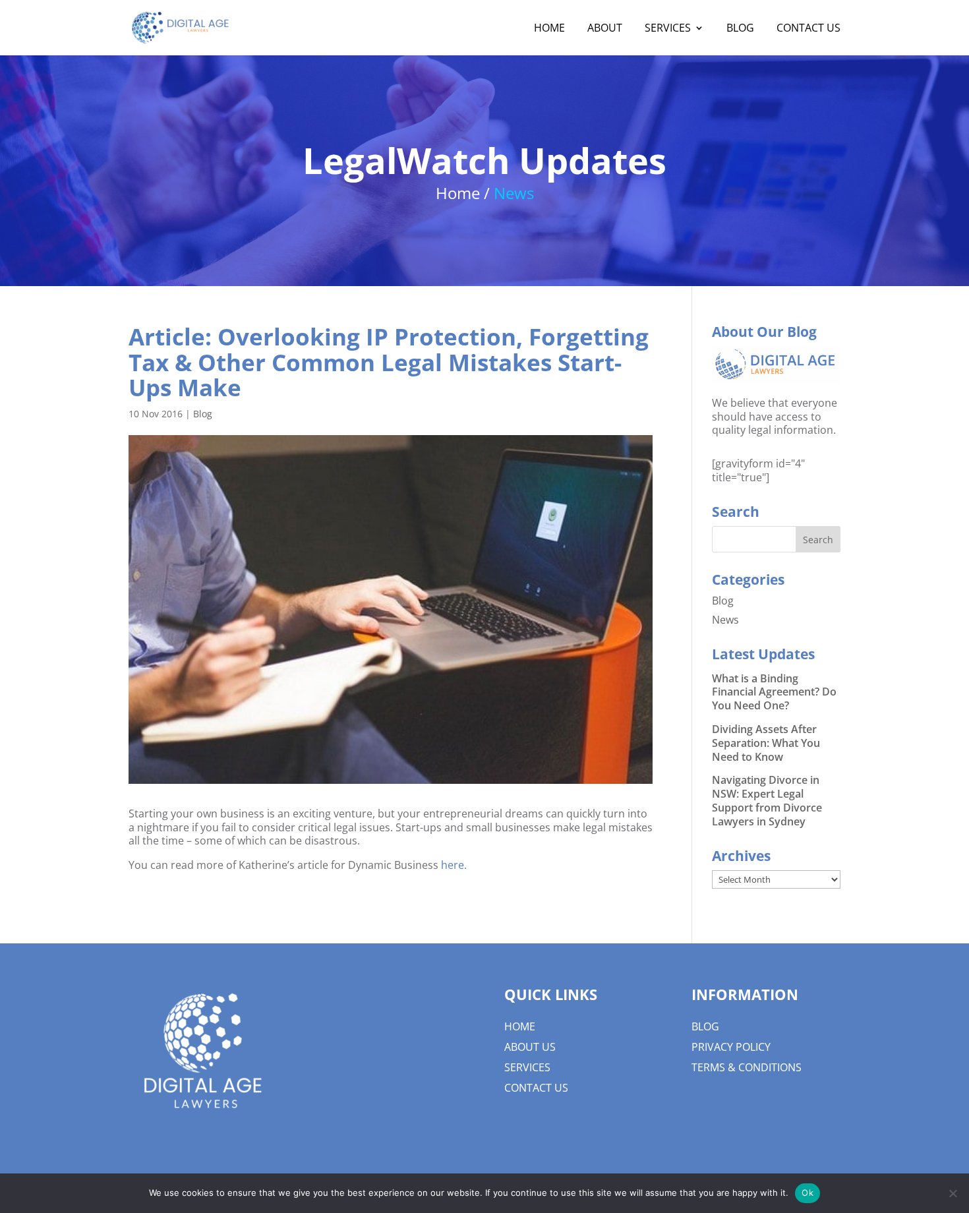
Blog (202, 413)
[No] (952, 1193)
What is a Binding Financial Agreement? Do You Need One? (774, 692)
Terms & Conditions (746, 1067)
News (725, 619)
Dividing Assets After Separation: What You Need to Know (766, 743)
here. (454, 865)
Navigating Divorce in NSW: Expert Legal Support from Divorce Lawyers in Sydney (767, 800)
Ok (807, 1192)
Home (519, 1026)
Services (527, 1067)
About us (530, 1047)
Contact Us (536, 1087)
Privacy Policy (731, 1047)
